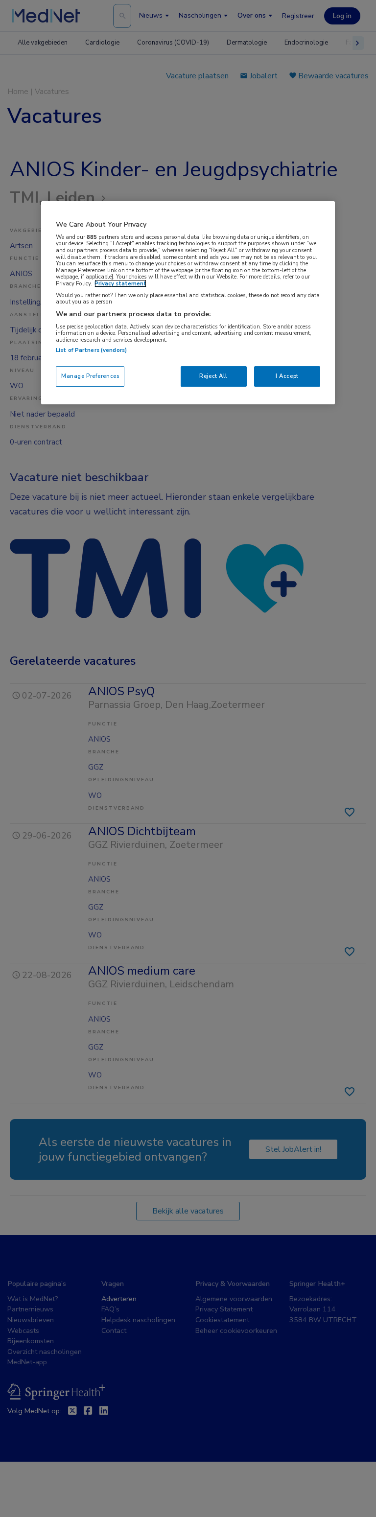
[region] (188, 302)
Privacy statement (120, 283)
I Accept (287, 376)
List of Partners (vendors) (91, 350)
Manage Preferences (90, 376)
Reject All (213, 376)
